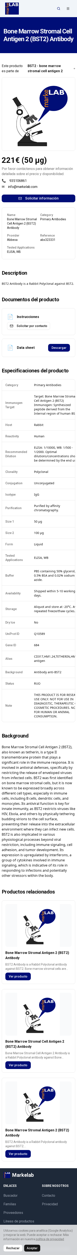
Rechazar (13, 1248)
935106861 (18, 181)
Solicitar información (42, 198)
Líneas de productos (18, 1221)
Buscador (10, 1196)
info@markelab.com (22, 187)
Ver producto (18, 976)
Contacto (48, 1196)
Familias (9, 1204)
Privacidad (50, 1204)
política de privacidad (50, 1239)
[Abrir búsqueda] (58, 8)
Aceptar (32, 1248)
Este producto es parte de (32, 68)
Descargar (59, 347)
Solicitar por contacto (32, 326)
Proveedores (13, 1213)
